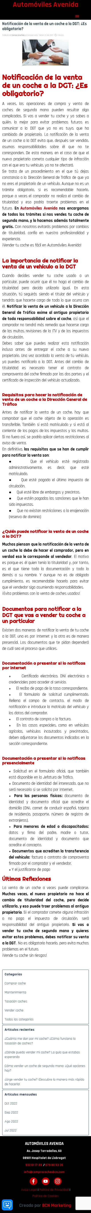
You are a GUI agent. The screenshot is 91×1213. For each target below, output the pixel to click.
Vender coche (14, 1010)
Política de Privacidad (54, 1190)
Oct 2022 (11, 1103)
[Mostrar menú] (77, 16)
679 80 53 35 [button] (54, 1165)
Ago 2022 (11, 1121)
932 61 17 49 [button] (33, 1165)
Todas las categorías (19, 1019)
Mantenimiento (15, 992)
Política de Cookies (45, 1196)
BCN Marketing (56, 1205)
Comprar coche (15, 983)
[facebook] (33, 1181)
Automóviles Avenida (38, 208)
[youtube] (45, 1181)
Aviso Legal (29, 1190)
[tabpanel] (44, 1161)
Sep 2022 (11, 1112)
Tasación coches (16, 1001)
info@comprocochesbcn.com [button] (44, 1172)
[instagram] (58, 1181)
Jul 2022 (11, 1130)
